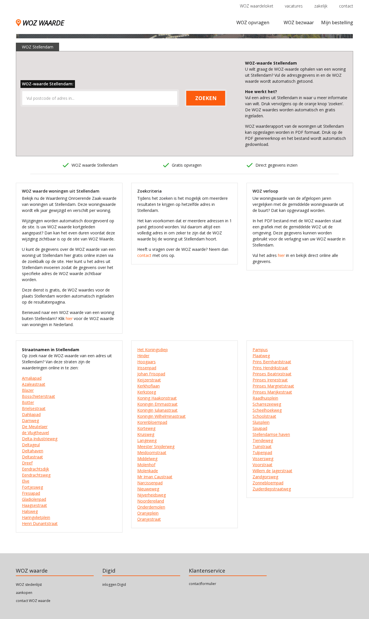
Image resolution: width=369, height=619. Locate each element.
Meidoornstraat (151, 452)
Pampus (260, 349)
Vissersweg (263, 458)
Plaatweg (261, 355)
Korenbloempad (152, 422)
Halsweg (30, 511)
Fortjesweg (32, 487)
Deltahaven (32, 451)
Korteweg (146, 428)
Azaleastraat (33, 384)
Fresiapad (31, 493)
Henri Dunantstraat (40, 523)
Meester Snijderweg (155, 446)
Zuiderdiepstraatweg (272, 489)
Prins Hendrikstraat (270, 367)
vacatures (294, 6)
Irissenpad (146, 367)
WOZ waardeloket (256, 6)
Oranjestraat (149, 519)
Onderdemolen (151, 507)
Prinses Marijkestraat (272, 392)
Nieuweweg (148, 489)
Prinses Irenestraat (270, 380)
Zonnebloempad (268, 483)
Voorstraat (262, 464)
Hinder (143, 355)
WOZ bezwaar (299, 22)
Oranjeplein (148, 513)
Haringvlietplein (36, 517)
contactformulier (202, 583)
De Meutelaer (35, 426)
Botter (28, 402)
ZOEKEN (205, 98)
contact (346, 6)
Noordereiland (150, 501)
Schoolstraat (264, 416)
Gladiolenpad (34, 499)
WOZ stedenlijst (29, 584)
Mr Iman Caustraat (154, 476)
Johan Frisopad (151, 374)
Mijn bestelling (337, 22)
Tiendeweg (263, 440)
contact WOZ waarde (33, 600)
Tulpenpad (262, 452)
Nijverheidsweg (151, 495)
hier (69, 318)
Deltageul (31, 444)
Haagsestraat (34, 505)
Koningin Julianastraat (157, 410)
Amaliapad (32, 378)
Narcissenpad (150, 483)
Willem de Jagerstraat (272, 470)
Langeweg (147, 440)
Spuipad (260, 428)
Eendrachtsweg (36, 475)
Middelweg (147, 458)
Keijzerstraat (149, 380)
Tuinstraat (262, 446)
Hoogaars (146, 361)
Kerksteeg (146, 392)
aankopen (24, 592)
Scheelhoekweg (267, 410)
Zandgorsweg (265, 476)
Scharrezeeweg (267, 404)
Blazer (28, 390)
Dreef (27, 463)
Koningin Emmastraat (157, 404)
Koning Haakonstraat (157, 398)
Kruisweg (145, 434)
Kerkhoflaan (148, 386)
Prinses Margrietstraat (273, 386)
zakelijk (320, 6)
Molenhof (146, 464)
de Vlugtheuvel (35, 432)
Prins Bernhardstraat (272, 361)
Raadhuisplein (265, 398)
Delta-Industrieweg (39, 438)
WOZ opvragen (252, 22)
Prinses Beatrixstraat (272, 374)
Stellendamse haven (271, 434)
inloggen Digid (114, 584)
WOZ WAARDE (43, 22)
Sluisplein (261, 422)
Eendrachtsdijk (35, 469)
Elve (25, 481)
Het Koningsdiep (152, 349)
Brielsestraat (34, 408)
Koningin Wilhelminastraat (161, 416)
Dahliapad (31, 414)
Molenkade (147, 470)
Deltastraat (32, 457)
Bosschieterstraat (38, 396)
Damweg (30, 420)
